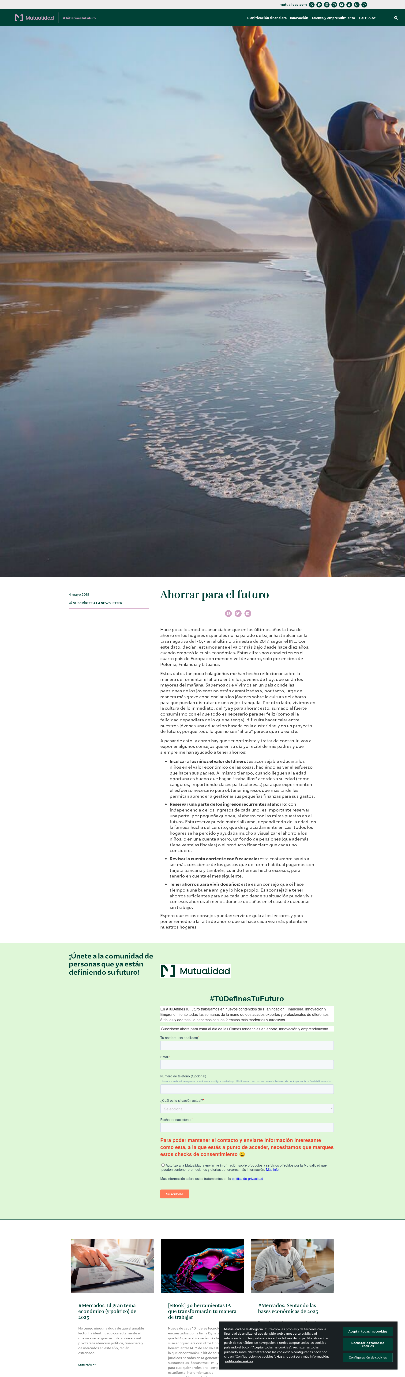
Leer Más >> (87, 1364)
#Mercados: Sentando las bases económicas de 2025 (288, 1308)
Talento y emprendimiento (333, 17)
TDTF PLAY (367, 17)
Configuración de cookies (368, 1357)
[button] (396, 17)
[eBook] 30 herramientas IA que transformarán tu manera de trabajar (202, 1311)
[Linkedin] (327, 4)
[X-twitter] (312, 4)
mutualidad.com (293, 4)
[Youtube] (342, 4)
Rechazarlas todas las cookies (368, 1344)
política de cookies (239, 1361)
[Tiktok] (349, 4)
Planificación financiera (267, 17)
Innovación (299, 17)
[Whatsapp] (364, 4)
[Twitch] (357, 4)
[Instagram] (334, 4)
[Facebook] (319, 4)
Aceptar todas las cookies (367, 1331)
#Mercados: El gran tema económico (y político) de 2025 (107, 1311)
